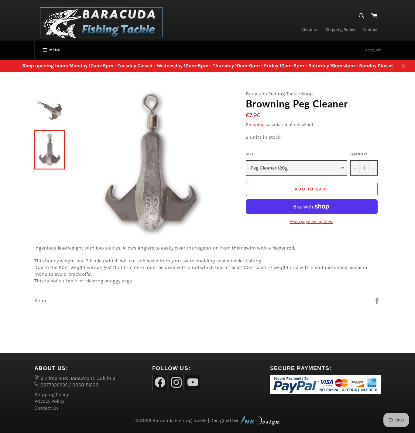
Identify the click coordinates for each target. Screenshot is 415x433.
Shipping (255, 124)
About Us (309, 29)
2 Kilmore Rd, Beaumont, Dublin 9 (77, 378)
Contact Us (46, 408)
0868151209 (85, 385)
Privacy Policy (49, 401)
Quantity (358, 154)
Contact (370, 29)
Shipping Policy (340, 29)
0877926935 (53, 385)
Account (373, 50)
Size (250, 154)
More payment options (311, 221)
